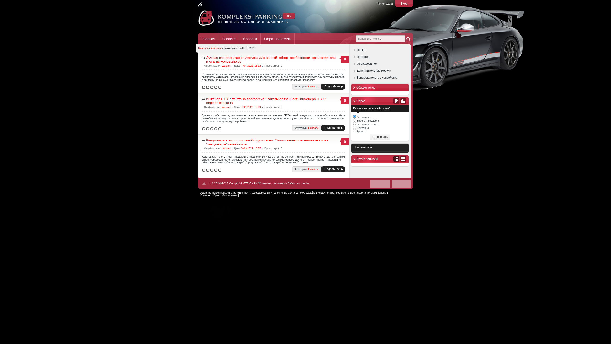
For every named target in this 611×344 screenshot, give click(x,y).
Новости (250, 39)
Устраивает (363, 117)
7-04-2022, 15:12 (251, 65)
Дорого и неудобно (367, 120)
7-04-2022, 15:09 (251, 107)
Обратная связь (277, 39)
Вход (404, 3)
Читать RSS (200, 4)
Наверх (204, 183)
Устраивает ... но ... (368, 124)
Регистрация (385, 3)
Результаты (403, 101)
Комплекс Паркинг (247, 18)
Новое (361, 50)
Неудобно (362, 127)
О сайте (229, 39)
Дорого (360, 131)
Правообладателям (225, 195)
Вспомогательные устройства (377, 77)
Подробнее (332, 86)
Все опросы (396, 101)
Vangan (226, 65)
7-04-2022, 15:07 (251, 148)
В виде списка (403, 159)
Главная (208, 39)
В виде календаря (396, 159)
